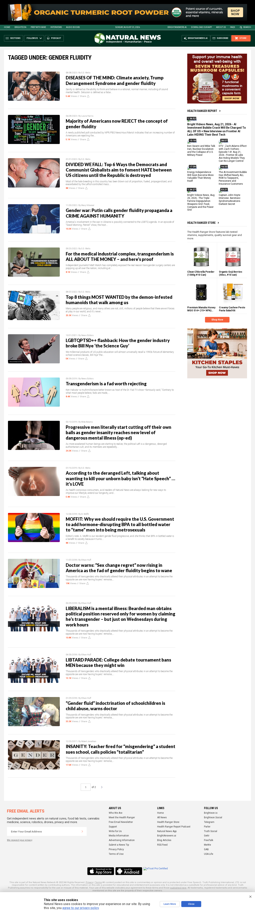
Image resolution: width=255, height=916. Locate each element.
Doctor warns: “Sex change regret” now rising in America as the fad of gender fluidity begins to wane (119, 567)
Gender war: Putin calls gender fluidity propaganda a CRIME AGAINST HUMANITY (119, 213)
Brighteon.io (210, 812)
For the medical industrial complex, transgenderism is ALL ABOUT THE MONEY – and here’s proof (120, 256)
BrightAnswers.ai (177, 27)
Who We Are (115, 812)
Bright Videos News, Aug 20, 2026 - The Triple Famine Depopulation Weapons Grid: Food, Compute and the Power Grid (201, 202)
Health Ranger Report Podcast (173, 826)
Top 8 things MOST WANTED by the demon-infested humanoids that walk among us (119, 299)
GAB (206, 849)
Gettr (206, 835)
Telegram (209, 822)
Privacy (89, 882)
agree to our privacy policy (80, 908)
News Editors (87, 335)
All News (162, 817)
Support (113, 826)
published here (178, 887)
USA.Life (208, 854)
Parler (207, 826)
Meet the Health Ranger (122, 817)
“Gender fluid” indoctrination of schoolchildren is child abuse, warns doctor (115, 705)
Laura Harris (87, 116)
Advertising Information (122, 840)
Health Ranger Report (202, 110)
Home (7, 27)
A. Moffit (85, 514)
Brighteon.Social (213, 817)
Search (247, 27)
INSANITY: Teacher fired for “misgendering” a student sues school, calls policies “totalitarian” (120, 749)
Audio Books (73, 27)
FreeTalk (208, 840)
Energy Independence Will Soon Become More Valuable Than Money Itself (200, 176)
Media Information (119, 835)
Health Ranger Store (201, 222)
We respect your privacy (19, 840)
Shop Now (217, 319)
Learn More (170, 904)
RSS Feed (162, 844)
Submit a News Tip (119, 844)
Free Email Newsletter (121, 822)
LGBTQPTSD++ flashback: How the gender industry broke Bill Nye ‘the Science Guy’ (118, 343)
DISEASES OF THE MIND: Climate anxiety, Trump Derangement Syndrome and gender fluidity (115, 80)
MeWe (207, 844)
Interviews (56, 27)
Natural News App (167, 831)
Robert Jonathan (88, 741)
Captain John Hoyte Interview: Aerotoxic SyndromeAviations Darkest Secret (229, 199)
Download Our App (201, 27)
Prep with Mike (38, 27)
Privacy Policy (116, 849)
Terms (98, 882)
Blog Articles (164, 840)
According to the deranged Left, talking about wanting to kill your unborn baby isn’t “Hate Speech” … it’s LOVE (120, 478)
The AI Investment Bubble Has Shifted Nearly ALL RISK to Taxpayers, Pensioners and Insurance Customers (233, 178)
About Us (221, 27)
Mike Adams (87, 422)
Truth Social (210, 831)
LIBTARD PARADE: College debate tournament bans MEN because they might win (118, 662)
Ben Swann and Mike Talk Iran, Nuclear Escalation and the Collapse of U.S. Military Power (201, 151)
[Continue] (82, 831)
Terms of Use (116, 854)
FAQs (232, 27)
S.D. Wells (85, 73)
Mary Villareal (87, 205)
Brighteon (20, 27)
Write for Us (115, 831)
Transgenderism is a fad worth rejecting (106, 383)
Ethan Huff (86, 560)
